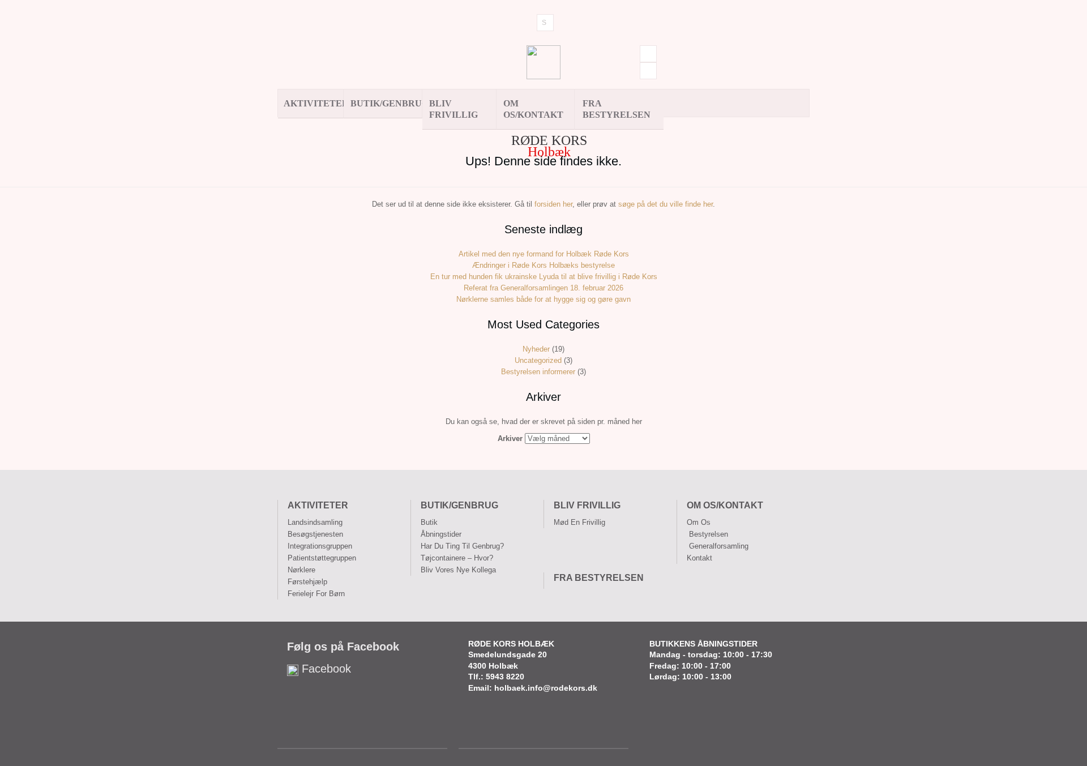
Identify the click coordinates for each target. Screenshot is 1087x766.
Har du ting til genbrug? (462, 546)
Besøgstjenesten (315, 534)
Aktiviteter (314, 103)
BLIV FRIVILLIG (453, 109)
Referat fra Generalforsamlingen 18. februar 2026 (543, 288)
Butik (429, 522)
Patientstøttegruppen (322, 558)
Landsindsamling (315, 522)
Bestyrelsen (708, 534)
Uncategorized (538, 360)
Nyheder (536, 349)
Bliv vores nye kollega (458, 570)
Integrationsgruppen (320, 546)
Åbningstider (441, 534)
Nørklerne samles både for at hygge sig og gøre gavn (543, 299)
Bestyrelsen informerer (538, 371)
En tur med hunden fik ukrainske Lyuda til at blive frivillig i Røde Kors (543, 276)
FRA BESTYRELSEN (617, 109)
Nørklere (301, 570)
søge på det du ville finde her (665, 204)
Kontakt (699, 558)
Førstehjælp (307, 581)
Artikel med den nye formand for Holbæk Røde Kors (544, 254)
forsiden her (553, 204)
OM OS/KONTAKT (533, 109)
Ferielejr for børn (316, 593)
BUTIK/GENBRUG (386, 103)
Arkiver (510, 438)
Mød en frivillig (579, 522)
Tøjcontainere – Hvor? (457, 558)
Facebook (324, 668)
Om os (699, 522)
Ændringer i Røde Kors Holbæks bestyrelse (543, 265)
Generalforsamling (718, 546)
